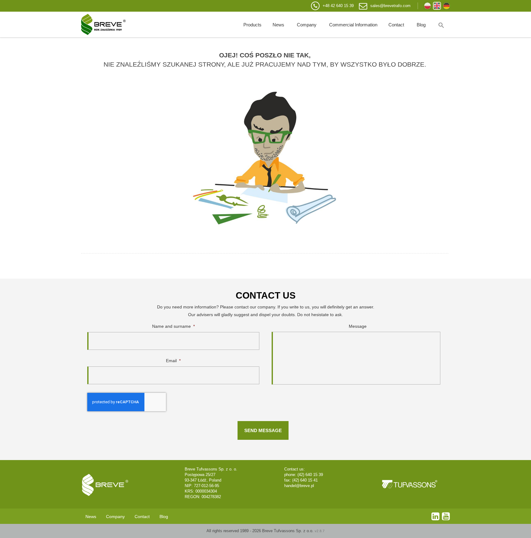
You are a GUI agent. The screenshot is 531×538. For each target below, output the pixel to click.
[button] (441, 24)
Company (307, 24)
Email (173, 360)
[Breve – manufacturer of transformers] (103, 24)
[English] (437, 5)
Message (358, 326)
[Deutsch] (446, 5)
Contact (396, 24)
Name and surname (173, 326)
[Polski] (427, 5)
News (278, 24)
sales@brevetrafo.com (390, 5)
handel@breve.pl (299, 485)
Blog (421, 24)
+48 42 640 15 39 (338, 5)
